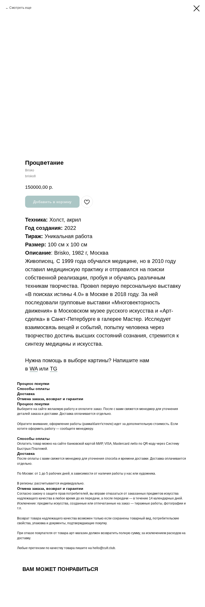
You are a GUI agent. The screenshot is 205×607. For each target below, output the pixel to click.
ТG (53, 369)
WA (34, 369)
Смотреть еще (20, 8)
